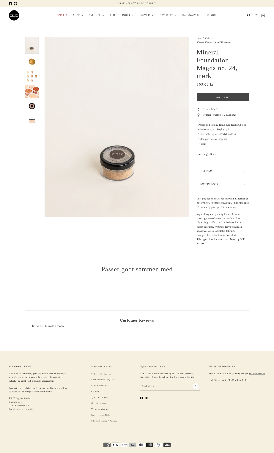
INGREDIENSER (209, 184)
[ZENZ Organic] (14, 15)
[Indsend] (196, 386)
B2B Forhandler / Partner (104, 421)
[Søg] (249, 15)
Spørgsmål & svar (99, 397)
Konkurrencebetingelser (103, 380)
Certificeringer (98, 403)
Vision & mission (99, 409)
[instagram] (15, 3)
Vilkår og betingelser (101, 374)
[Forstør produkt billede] (117, 127)
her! (247, 380)
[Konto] (256, 15)
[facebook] (10, 3)
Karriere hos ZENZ (101, 415)
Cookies (95, 391)
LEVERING (206, 171)
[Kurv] (263, 15)
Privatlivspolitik (99, 386)
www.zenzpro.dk (257, 374)
